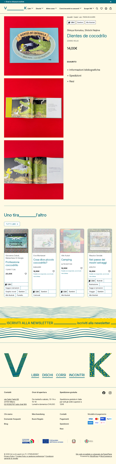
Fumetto (20, 295)
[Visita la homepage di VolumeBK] (15, 8)
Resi (71, 81)
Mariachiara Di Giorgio (15, 258)
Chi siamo (8, 414)
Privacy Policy (9, 456)
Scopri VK (88, 9)
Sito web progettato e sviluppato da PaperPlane (94, 454)
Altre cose (50, 9)
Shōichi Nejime (92, 30)
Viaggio (92, 292)
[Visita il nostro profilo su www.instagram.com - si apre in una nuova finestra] (110, 393)
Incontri (77, 375)
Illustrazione (93, 284)
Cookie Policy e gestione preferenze (30, 456)
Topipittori (11, 270)
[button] (26, 274)
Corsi (61, 375)
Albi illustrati (90, 22)
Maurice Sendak (95, 255)
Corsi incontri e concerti (69, 9)
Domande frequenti (12, 419)
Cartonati (36, 295)
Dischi (38, 9)
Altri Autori (65, 255)
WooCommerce (106, 456)
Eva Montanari (39, 255)
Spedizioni (75, 75)
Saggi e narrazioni (12, 288)
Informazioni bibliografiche (84, 69)
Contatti (63, 414)
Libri (29, 9)
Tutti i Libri (11, 224)
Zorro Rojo (73, 41)
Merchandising (38, 414)
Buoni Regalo (37, 419)
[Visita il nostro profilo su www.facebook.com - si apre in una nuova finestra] (104, 393)
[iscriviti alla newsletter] (58, 323)
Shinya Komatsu (75, 30)
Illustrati (99, 281)
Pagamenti (64, 419)
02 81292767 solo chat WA (15, 404)
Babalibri (37, 267)
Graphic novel (11, 292)
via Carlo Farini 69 (11, 399)
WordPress (94, 456)
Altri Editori (66, 264)
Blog (6, 424)
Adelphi (92, 267)
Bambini (80, 22)
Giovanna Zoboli (12, 255)
